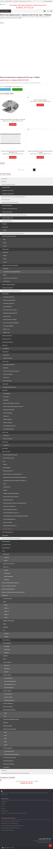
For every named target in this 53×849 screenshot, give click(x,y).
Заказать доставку (17, 89)
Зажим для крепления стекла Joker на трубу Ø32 (12, 119)
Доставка (3, 804)
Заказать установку (5, 89)
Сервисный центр (8, 1)
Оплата (2, 806)
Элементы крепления (40, 16)
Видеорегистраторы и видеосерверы (9, 823)
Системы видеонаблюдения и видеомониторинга (12, 825)
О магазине (3, 801)
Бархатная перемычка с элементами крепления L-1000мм (40, 151)
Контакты (29, 1)
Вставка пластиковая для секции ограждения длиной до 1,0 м (12, 151)
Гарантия (3, 808)
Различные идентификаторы (7, 830)
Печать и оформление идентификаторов (10, 827)
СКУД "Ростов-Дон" (29, 16)
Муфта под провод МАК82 (40, 100)
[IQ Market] (2, 4)
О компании (15, 1)
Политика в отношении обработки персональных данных (14, 813)
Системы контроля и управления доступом (15, 16)
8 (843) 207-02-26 (24, 7)
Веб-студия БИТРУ (11, 847)
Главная (2, 16)
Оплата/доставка (22, 1)
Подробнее (12, 124)
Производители (4, 810)
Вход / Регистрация (48, 1)
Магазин (2, 1)
